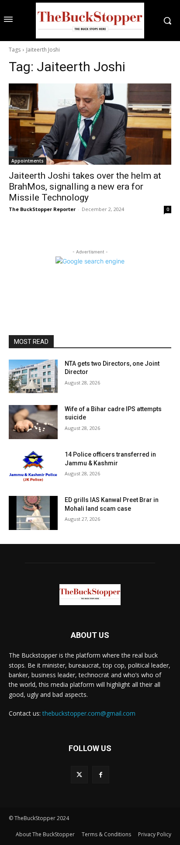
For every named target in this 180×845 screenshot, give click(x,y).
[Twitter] (79, 774)
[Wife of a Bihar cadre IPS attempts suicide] (33, 422)
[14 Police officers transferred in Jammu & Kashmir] (33, 467)
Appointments (27, 161)
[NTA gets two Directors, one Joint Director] (33, 377)
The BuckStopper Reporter (42, 209)
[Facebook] (100, 774)
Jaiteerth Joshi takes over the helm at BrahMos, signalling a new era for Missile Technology (85, 186)
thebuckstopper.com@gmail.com (88, 713)
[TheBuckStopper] (90, 20)
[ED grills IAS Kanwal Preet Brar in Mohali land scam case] (33, 513)
